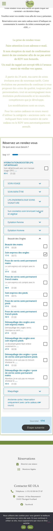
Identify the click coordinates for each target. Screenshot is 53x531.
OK (23, 527)
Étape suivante (35, 427)
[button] (26, 183)
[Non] (49, 521)
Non (30, 527)
